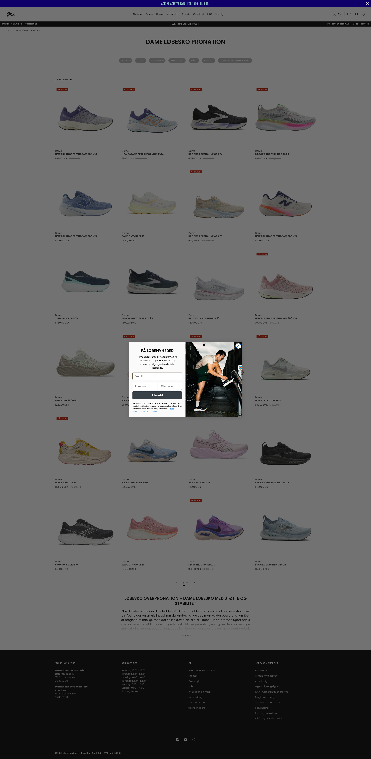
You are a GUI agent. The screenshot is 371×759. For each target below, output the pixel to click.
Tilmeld (157, 395)
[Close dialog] (238, 345)
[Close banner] (367, 3)
